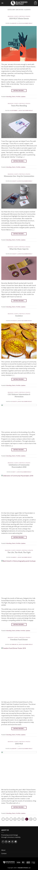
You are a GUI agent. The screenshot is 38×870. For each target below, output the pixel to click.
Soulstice (19, 316)
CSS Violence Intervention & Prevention (19, 395)
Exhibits (18, 550)
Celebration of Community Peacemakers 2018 (19, 466)
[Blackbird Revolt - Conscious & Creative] (19, 3)
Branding (10, 16)
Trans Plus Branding (19, 106)
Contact (4, 853)
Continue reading (19, 90)
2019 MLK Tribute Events (19, 18)
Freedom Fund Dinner (19, 640)
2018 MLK (19, 744)
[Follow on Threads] (12, 841)
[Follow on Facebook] (3, 841)
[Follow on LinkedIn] (15, 841)
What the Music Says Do (19, 249)
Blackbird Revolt (27, 23)
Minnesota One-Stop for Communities (19, 176)
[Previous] (3, 819)
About (3, 850)
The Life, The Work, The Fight (19, 552)
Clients (16, 16)
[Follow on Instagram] (6, 841)
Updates (27, 16)
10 (31, 819)
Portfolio (22, 16)
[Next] (34, 819)
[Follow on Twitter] (9, 841)
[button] (2, 3)
